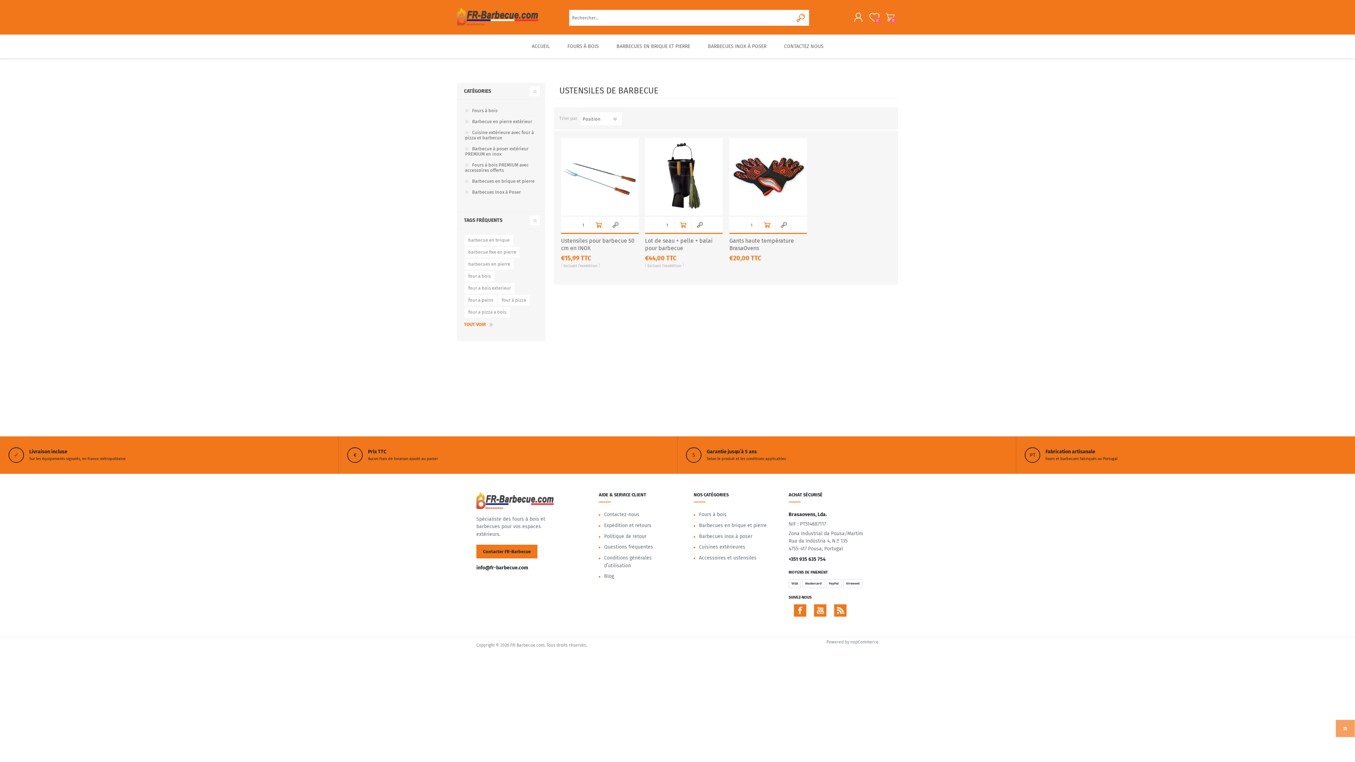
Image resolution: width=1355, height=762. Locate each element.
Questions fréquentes (628, 547)
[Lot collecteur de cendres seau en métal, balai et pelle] (684, 177)
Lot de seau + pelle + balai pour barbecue (679, 244)
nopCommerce (864, 642)
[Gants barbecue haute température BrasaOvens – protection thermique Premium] (768, 177)
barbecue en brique (489, 240)
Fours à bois (485, 110)
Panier (890, 17)
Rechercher (801, 18)
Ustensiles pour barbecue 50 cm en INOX (597, 244)
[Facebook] (800, 610)
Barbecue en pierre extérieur (502, 121)
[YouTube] (820, 610)
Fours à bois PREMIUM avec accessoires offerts (497, 167)
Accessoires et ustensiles (728, 558)
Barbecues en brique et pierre (503, 181)
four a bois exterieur (489, 288)
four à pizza (514, 300)
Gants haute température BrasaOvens (761, 244)
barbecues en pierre (489, 264)
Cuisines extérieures (722, 547)
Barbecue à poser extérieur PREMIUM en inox (497, 151)
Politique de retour (625, 536)
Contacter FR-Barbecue (507, 551)
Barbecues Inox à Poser (496, 192)
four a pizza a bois (487, 312)
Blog (609, 576)
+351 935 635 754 (807, 559)
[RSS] (840, 610)
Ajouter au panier (598, 225)
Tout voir (475, 324)
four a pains (480, 300)
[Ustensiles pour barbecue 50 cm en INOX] (600, 177)
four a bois (479, 276)
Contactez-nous (621, 515)
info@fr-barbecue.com (502, 568)
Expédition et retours (627, 525)
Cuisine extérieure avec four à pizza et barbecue (499, 135)
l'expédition (587, 266)
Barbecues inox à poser (725, 536)
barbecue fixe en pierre (492, 252)
